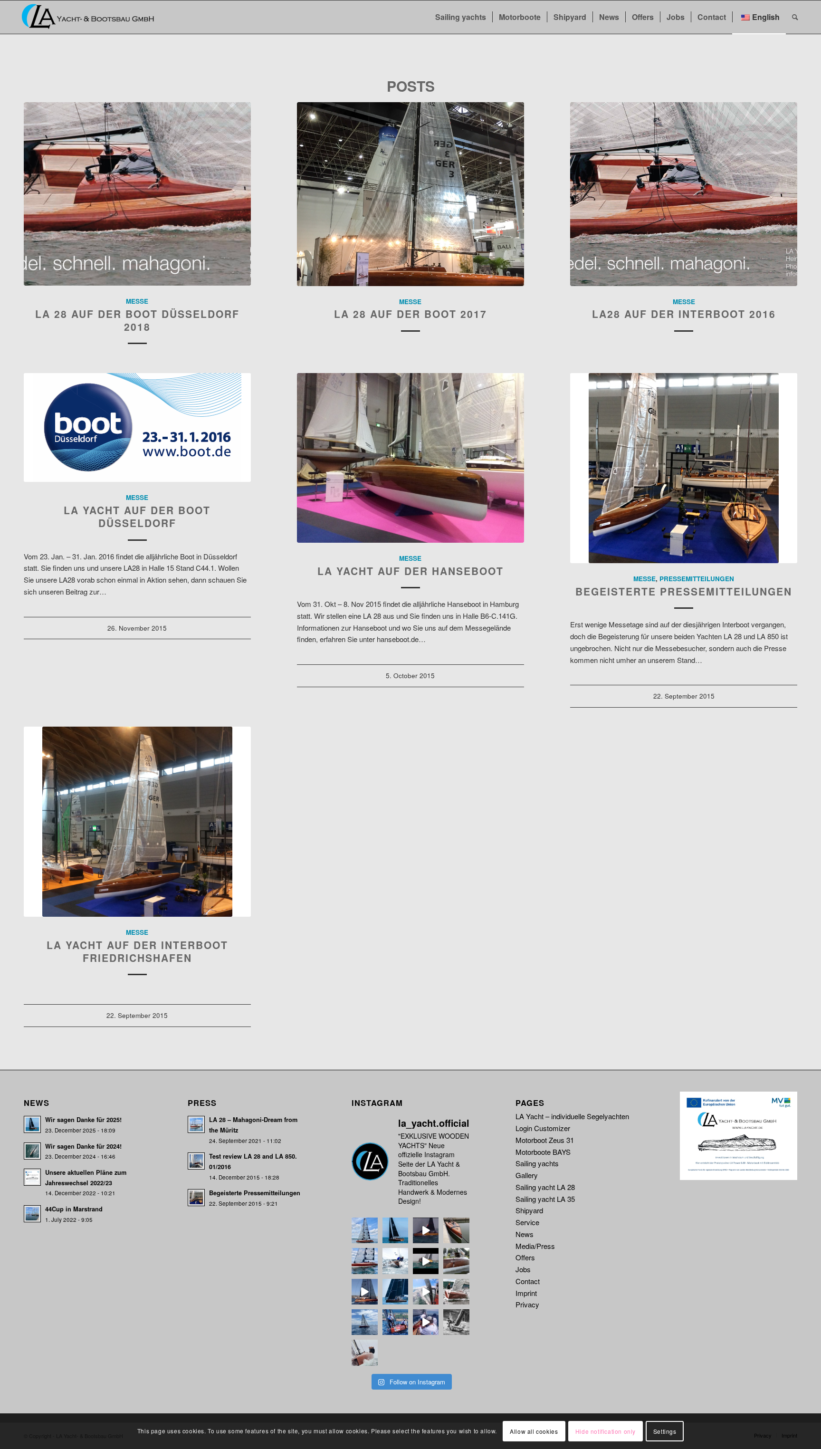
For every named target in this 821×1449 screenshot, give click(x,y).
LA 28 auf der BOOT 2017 (410, 314)
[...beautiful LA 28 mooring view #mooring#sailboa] (456, 1261)
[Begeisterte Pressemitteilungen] (683, 468)
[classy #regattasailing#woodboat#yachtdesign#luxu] (364, 1322)
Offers (525, 1257)
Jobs (523, 1269)
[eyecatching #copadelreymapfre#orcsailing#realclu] (395, 1322)
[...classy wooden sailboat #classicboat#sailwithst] (364, 1261)
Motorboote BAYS (543, 1152)
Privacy (527, 1304)
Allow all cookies (534, 1431)
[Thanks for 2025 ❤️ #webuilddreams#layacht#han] (395, 1230)
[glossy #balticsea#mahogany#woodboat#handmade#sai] (456, 1292)
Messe (137, 301)
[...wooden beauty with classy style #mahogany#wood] (456, 1230)
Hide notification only (605, 1431)
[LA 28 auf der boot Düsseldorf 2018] (137, 194)
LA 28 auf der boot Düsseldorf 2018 (137, 320)
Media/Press (535, 1246)
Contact (528, 1281)
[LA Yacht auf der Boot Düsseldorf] (137, 427)
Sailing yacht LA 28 (545, 1187)
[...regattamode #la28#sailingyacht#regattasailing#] (395, 1292)
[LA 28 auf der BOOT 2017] (410, 194)
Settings (665, 1431)
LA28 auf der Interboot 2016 (684, 314)
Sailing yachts (537, 1163)
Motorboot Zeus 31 (545, 1140)
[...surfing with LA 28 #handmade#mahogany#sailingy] (426, 1230)
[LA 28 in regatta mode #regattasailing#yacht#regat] (456, 1322)
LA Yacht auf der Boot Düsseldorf (137, 516)
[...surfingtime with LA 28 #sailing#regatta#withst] (426, 1261)
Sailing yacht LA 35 (545, 1199)
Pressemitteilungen (696, 578)
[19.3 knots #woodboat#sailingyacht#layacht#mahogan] (426, 1292)
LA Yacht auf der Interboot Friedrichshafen (137, 951)
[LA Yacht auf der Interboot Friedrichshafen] (137, 822)
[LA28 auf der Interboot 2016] (683, 194)
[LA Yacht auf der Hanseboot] (410, 458)
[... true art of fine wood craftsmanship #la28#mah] (364, 1230)
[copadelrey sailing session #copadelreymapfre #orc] (426, 1322)
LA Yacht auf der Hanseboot (410, 571)
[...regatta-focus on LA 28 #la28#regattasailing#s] (395, 1261)
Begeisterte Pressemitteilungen (683, 591)
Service (527, 1222)
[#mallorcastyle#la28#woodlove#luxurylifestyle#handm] (364, 1292)
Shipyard (529, 1210)
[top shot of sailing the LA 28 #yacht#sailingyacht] (364, 1352)
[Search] (795, 17)
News (525, 1234)
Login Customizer (543, 1128)
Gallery (527, 1175)
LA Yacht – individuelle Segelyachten (572, 1116)
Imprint (526, 1293)
